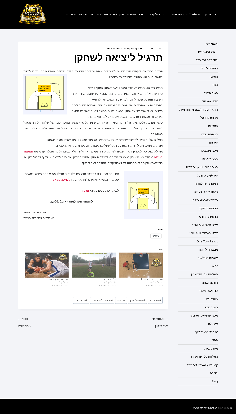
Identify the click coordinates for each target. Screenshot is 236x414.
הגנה (133, 48)
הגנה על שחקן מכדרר (58, 279)
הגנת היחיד (211, 93)
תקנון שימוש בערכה (206, 192)
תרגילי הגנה (81, 300)
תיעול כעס (211, 307)
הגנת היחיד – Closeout (151, 279)
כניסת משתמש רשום (205, 200)
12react (202, 365)
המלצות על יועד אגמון (204, 274)
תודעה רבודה (210, 282)
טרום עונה (24, 323)
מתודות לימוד (209, 68)
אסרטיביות (211, 348)
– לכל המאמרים (208, 52)
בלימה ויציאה (109, 279)
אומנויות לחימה (208, 249)
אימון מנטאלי (210, 101)
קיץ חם (213, 142)
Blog (214, 381)
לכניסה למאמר (60, 179)
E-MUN (141, 48)
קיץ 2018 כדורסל (207, 175)
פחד (215, 340)
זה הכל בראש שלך (206, 332)
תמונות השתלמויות (206, 184)
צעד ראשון (160, 323)
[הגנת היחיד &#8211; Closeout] (141, 265)
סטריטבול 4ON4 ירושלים (202, 167)
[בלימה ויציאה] (94, 265)
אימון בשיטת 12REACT (203, 233)
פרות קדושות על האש (118, 48)
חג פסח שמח (209, 134)
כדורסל (121, 300)
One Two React (207, 241)
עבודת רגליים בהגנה (102, 300)
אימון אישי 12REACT (205, 225)
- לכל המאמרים (154, 48)
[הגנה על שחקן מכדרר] (47, 265)
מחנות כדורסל (209, 118)
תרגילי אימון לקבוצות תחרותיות (198, 109)
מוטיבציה (212, 299)
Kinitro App (210, 159)
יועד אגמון (155, 300)
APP (215, 266)
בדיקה (214, 373)
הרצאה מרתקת (208, 208)
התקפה (213, 76)
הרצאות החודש (208, 216)
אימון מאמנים (209, 150)
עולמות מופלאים (208, 258)
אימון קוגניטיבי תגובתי (204, 315)
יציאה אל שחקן (137, 300)
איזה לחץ (212, 323)
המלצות (213, 126)
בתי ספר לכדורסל (207, 60)
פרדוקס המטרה (208, 291)
